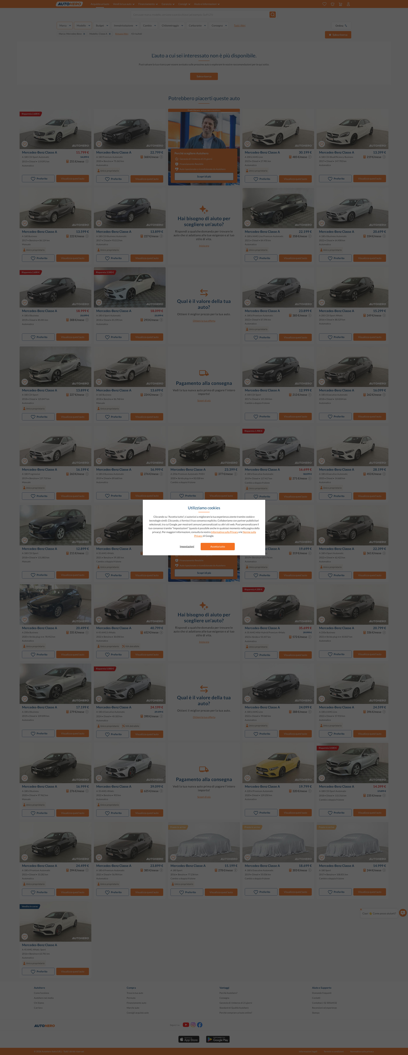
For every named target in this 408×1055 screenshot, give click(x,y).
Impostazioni (187, 546)
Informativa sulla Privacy (224, 531)
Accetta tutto (217, 546)
